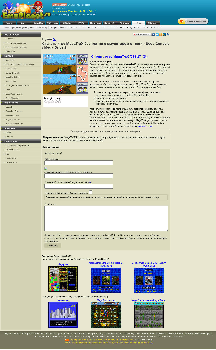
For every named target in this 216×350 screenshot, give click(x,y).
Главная (9, 23)
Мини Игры (95, 23)
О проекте (10, 39)
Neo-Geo (9, 137)
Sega (138, 23)
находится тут (144, 126)
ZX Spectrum (11, 162)
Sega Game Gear (13, 120)
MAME (81, 23)
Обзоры (53, 27)
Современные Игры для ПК (17, 146)
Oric (7, 154)
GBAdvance (52, 23)
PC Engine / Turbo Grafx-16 (17, 86)
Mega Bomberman (106, 300)
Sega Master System (14, 94)
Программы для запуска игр (23, 27)
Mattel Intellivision (13, 77)
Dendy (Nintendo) (13, 73)
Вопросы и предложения (16, 47)
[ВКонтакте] (154, 34)
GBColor (67, 23)
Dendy (24, 23)
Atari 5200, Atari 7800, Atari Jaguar (20, 64)
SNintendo (153, 23)
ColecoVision (11, 69)
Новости (62, 27)
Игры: (71, 27)
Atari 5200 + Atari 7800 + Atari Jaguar (45, 333)
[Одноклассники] (161, 34)
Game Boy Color (12, 115)
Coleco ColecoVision (74, 333)
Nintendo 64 (109, 23)
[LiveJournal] (168, 34)
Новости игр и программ (16, 43)
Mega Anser (63, 300)
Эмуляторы (10, 333)
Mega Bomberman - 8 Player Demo (148, 300)
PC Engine (124, 23)
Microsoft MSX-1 (12, 150)
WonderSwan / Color (14, 124)
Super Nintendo (12, 98)
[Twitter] (157, 34)
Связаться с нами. (144, 340)
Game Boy (38, 23)
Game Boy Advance (14, 111)
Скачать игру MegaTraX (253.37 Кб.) (119, 56)
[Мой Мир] (164, 34)
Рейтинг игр (42, 27)
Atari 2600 (10, 60)
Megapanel (63, 264)
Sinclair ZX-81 (11, 158)
